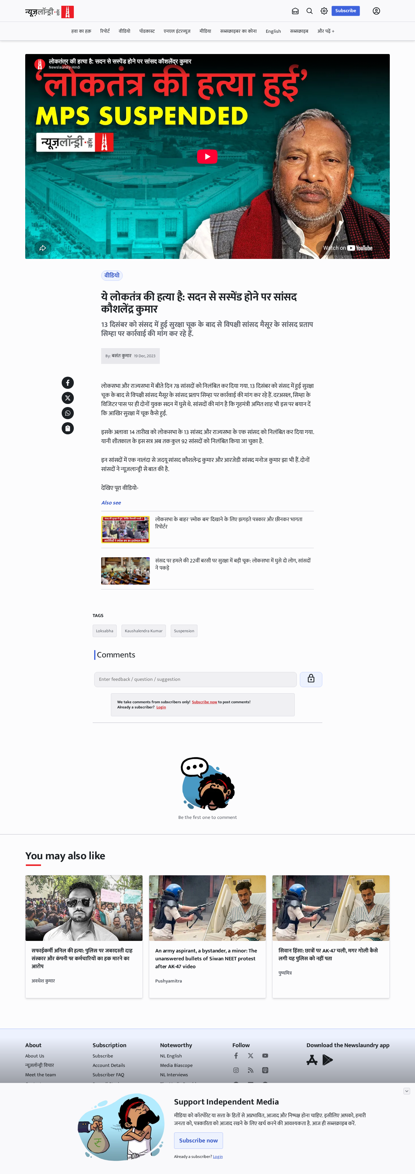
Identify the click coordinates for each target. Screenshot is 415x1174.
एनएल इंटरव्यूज (177, 31)
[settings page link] (324, 11)
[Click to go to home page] (49, 12)
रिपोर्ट (105, 31)
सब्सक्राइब (299, 31)
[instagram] (236, 1070)
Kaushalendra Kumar (144, 630)
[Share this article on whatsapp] (68, 413)
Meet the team (40, 1075)
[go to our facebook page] (236, 1056)
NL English (171, 1056)
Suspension (184, 630)
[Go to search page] (309, 11)
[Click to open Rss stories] (251, 1070)
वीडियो (124, 31)
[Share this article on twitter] (68, 398)
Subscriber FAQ (108, 1075)
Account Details (109, 1065)
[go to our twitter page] (251, 1056)
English (273, 31)
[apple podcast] (265, 1070)
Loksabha (104, 630)
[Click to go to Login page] (376, 11)
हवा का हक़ (81, 31)
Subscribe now (198, 1140)
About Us (34, 1056)
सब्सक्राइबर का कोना (238, 31)
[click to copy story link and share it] (68, 428)
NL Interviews (174, 1075)
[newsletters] (295, 11)
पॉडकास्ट (147, 31)
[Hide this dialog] (406, 1091)
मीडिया (205, 31)
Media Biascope (176, 1065)
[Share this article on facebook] (68, 383)
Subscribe (345, 11)
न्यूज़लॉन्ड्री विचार (39, 1065)
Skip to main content (54, 49)
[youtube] (265, 1056)
